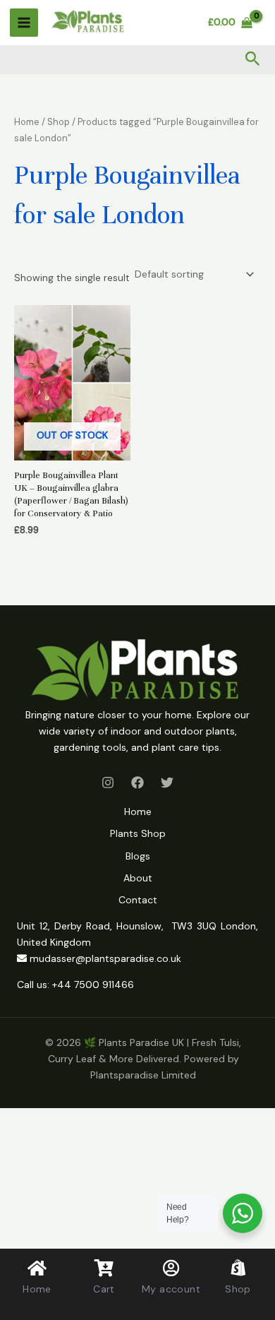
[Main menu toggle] (24, 22)
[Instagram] (108, 782)
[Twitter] (167, 782)
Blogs (138, 856)
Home (26, 122)
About (137, 878)
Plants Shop (138, 833)
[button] (253, 59)
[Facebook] (137, 782)
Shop (58, 122)
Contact (137, 899)
